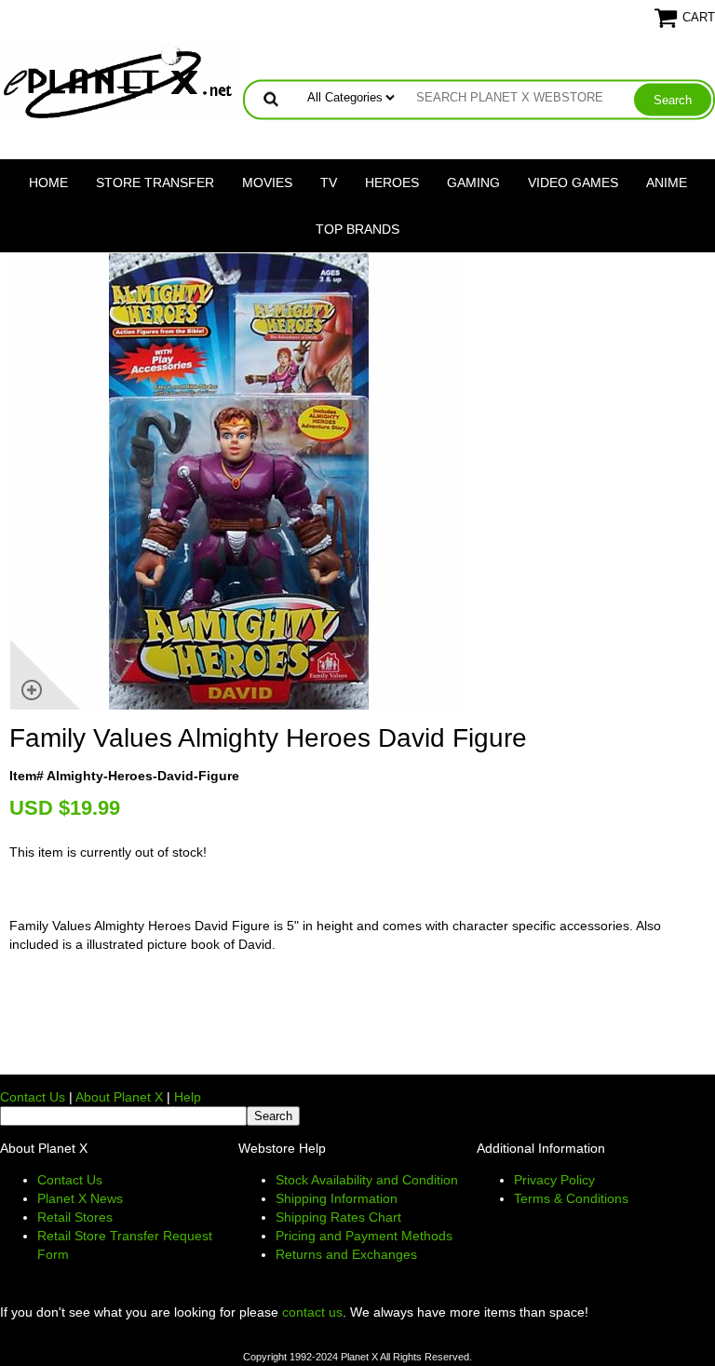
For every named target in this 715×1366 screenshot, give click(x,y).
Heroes (392, 182)
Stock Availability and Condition (367, 1179)
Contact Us (32, 1096)
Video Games (573, 182)
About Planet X (119, 1096)
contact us (312, 1312)
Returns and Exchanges (346, 1254)
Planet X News (80, 1198)
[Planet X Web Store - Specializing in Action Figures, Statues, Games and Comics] (118, 80)
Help (187, 1096)
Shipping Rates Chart (338, 1217)
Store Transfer (155, 182)
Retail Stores (75, 1217)
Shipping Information (337, 1198)
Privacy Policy (554, 1179)
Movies (267, 182)
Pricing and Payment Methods (364, 1235)
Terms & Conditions (571, 1198)
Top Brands (357, 229)
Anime (666, 182)
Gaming (473, 182)
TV (328, 182)
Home (48, 182)
